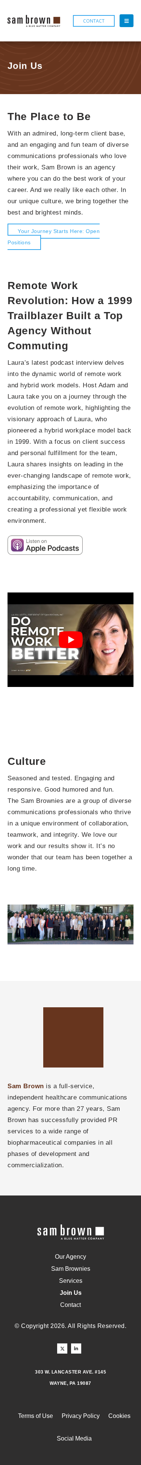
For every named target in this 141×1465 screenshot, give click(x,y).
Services (70, 1281)
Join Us (71, 1293)
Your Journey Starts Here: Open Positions (54, 236)
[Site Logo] (34, 20)
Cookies (119, 1416)
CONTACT (94, 21)
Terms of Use (35, 1416)
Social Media (74, 1438)
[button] (126, 20)
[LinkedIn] (76, 1348)
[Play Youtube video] (70, 640)
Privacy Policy (81, 1416)
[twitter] (62, 1348)
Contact (70, 1305)
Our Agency (70, 1256)
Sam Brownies (70, 1269)
